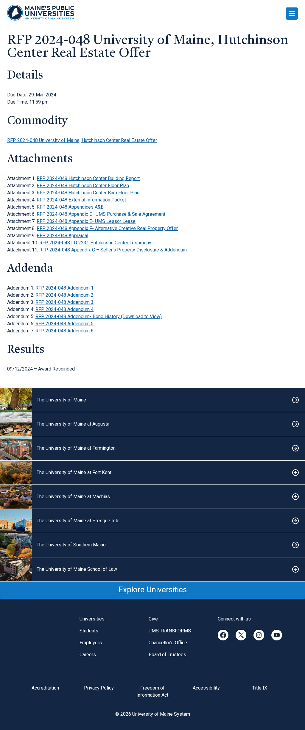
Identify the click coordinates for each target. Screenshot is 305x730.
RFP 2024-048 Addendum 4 (64, 309)
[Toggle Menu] (292, 13)
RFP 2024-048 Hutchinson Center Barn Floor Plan (88, 193)
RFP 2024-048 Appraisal (62, 235)
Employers (91, 642)
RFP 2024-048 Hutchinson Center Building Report (88, 178)
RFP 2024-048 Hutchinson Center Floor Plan (83, 185)
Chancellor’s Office (168, 642)
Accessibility (206, 688)
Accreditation (45, 688)
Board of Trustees (167, 654)
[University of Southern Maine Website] (152, 545)
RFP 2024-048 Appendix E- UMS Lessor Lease (86, 221)
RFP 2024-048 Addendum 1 (64, 288)
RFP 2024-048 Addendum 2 (64, 295)
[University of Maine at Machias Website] (152, 497)
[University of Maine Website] (152, 400)
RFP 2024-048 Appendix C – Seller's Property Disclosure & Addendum (113, 250)
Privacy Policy (99, 688)
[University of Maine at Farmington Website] (152, 448)
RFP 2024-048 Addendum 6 (64, 331)
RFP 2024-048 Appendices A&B (70, 207)
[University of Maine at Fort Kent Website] (152, 473)
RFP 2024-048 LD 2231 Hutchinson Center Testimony (95, 243)
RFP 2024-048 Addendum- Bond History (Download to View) (98, 316)
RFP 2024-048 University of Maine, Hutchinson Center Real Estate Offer (82, 140)
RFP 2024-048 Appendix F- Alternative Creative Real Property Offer (107, 228)
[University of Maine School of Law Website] (152, 569)
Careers (88, 654)
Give (153, 619)
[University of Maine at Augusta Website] (152, 424)
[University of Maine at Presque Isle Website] (152, 521)
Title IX (259, 688)
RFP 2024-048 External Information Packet (81, 200)
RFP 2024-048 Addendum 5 (64, 323)
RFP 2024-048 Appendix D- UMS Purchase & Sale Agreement (101, 214)
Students (89, 631)
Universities (92, 619)
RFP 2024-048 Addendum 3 (64, 302)
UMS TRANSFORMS (170, 631)
